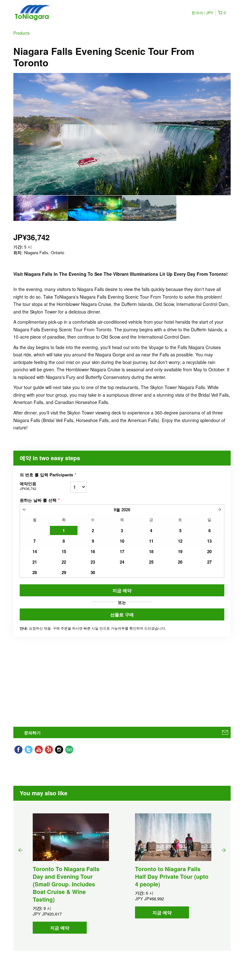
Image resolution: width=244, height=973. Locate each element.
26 (180, 562)
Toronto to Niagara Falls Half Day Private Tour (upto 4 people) (171, 876)
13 (209, 541)
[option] (40, 208)
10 (122, 541)
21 (34, 562)
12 (180, 541)
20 (209, 551)
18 (151, 551)
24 (122, 562)
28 (34, 572)
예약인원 (28, 485)
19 (180, 551)
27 (209, 562)
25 (151, 562)
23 (93, 562)
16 (93, 551)
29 (64, 572)
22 (64, 562)
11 (151, 541)
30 (93, 572)
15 (64, 551)
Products (21, 33)
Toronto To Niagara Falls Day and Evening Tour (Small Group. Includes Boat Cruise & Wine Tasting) (66, 884)
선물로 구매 (122, 614)
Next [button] (223, 850)
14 (34, 551)
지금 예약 (122, 590)
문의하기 (32, 733)
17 (122, 551)
